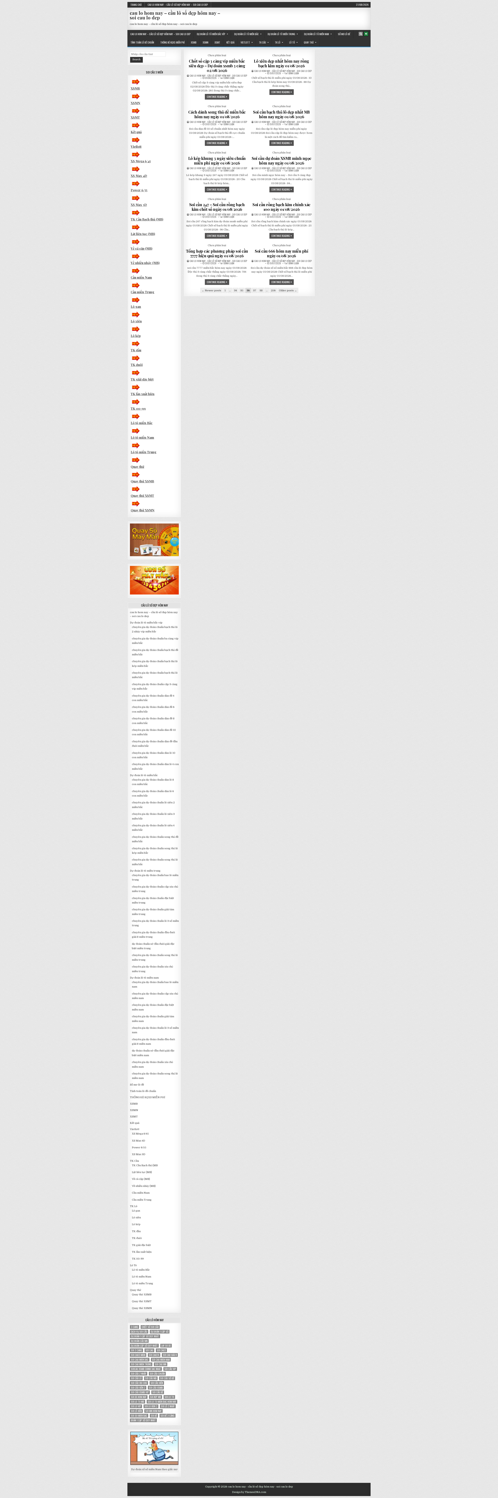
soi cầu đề (157, 1392)
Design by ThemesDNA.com (249, 1492)
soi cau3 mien (138, 1355)
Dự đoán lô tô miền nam (316, 34)
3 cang (134, 1327)
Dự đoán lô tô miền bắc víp (211, 34)
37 (254, 290)
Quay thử (309, 42)
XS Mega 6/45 (141, 161)
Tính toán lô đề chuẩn (142, 42)
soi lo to (169, 1397)
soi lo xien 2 (151, 1406)
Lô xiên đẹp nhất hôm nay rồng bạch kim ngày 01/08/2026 (281, 63)
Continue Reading (218, 97)
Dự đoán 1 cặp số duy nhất (145, 1336)
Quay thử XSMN (142, 510)
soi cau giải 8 (170, 1355)
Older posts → (288, 290)
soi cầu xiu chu (139, 1383)
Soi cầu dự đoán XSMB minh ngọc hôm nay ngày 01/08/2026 (281, 160)
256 (273, 290)
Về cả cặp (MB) (141, 248)
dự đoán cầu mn (139, 1341)
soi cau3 (161, 1350)
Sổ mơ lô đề (344, 34)
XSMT (217, 42)
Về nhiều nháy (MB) (145, 263)
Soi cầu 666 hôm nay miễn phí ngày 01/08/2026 (281, 253)
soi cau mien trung (141, 1364)
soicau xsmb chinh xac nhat (146, 1369)
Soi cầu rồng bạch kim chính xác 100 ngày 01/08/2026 (281, 207)
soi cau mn (160, 1364)
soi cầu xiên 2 (138, 1387)
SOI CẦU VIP (170, 1369)
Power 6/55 (139, 190)
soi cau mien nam (161, 1359)
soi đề (154, 1415)
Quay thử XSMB (142, 481)
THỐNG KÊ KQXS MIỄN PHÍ (172, 42)
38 (261, 290)
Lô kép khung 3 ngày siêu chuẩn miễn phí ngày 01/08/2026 (217, 160)
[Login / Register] (366, 34)
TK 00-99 (138, 408)
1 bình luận (228, 78)
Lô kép (136, 336)
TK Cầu (262, 42)
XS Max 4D (139, 176)
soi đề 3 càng (167, 1415)
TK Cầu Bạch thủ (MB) (147, 219)
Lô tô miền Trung (143, 452)
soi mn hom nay (153, 1411)
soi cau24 (154, 1355)
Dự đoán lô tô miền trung (281, 34)
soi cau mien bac (139, 1359)
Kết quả (230, 42)
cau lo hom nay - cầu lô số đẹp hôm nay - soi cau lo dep (218, 75)
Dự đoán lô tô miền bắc (246, 34)
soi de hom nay (138, 1397)
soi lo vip (136, 1406)
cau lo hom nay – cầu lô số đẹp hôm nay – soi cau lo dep (178, 5)
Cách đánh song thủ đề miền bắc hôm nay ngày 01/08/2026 (217, 114)
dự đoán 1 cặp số (159, 1331)
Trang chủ (136, 5)
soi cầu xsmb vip (140, 1392)
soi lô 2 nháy (168, 1406)
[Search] (360, 34)
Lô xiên (136, 321)
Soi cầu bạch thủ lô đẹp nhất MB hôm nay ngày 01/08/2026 (281, 114)
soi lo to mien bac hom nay (162, 1401)
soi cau (149, 1350)
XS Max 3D (139, 205)
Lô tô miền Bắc (142, 423)
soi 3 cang (136, 1350)
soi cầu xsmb (156, 1387)
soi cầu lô (136, 1378)
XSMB (193, 42)
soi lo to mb (137, 1401)
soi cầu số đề (167, 1378)
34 (235, 290)
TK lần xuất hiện (142, 394)
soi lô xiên (136, 1411)
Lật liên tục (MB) (143, 234)
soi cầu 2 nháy (138, 1373)
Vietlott (245, 42)
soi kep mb (155, 1397)
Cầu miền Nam (141, 277)
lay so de (166, 1345)
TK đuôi (137, 365)
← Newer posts (211, 290)
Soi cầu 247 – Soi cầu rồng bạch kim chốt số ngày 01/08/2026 (217, 207)
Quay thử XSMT (142, 496)
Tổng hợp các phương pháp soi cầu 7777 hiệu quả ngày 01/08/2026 (217, 253)
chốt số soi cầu (150, 1327)
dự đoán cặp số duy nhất (144, 1345)
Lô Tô (292, 42)
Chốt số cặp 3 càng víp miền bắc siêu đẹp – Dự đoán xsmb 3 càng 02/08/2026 (217, 65)
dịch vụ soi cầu (139, 1331)
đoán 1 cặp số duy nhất (143, 1420)
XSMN (205, 42)
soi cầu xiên (157, 1383)
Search (136, 59)
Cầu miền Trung (142, 292)
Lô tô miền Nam (142, 437)
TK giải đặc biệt (142, 379)
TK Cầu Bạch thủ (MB (145, 1165)
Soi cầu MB (151, 1378)
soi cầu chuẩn (157, 1373)
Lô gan (136, 307)
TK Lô (277, 42)
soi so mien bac (139, 1415)
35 (241, 290)
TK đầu (136, 350)
